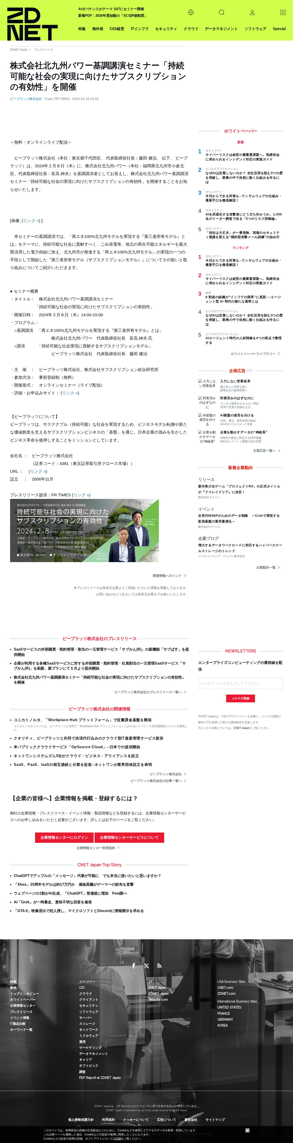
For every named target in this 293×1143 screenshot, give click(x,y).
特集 (82, 29)
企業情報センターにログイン (64, 837)
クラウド (191, 29)
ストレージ (87, 1023)
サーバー (85, 1017)
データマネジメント (221, 29)
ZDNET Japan (19, 49)
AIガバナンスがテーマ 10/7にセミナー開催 (111, 9)
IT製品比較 (18, 1023)
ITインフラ (140, 29)
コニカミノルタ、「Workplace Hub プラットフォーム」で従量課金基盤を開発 (83, 720)
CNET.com (225, 987)
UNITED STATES (229, 1007)
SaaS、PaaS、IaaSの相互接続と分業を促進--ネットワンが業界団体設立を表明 (83, 765)
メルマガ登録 (241, 698)
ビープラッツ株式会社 (26, 99)
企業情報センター (23, 1005)
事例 (13, 987)
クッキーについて (136, 1119)
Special (279, 29)
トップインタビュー (24, 993)
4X (150, 982)
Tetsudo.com (158, 999)
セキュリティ (166, 29)
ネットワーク (88, 1029)
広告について (166, 1119)
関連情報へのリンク (167, 575)
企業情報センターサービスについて (129, 837)
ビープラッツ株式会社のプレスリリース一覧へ (148, 692)
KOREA (222, 1025)
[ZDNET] (40, 20)
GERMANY (225, 1019)
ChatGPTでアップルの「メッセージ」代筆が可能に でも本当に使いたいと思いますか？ (87, 876)
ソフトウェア (255, 29)
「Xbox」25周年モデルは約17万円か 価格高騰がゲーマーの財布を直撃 (74, 884)
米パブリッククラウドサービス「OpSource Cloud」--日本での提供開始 (77, 747)
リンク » (31, 220)
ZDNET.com (226, 993)
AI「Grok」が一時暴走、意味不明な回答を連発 (53, 902)
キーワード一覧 (21, 1029)
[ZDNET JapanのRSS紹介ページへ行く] (159, 965)
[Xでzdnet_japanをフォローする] (146, 965)
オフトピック (88, 1065)
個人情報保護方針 (81, 1119)
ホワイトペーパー (23, 999)
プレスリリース (43, 49)
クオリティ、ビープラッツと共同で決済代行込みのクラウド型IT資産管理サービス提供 (88, 738)
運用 (82, 1042)
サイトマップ (215, 1119)
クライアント (88, 999)
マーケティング (90, 1048)
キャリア (85, 1059)
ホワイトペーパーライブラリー (253, 354)
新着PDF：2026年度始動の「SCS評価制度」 (113, 15)
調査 (82, 1072)
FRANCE (223, 1013)
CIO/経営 (117, 29)
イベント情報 (19, 1017)
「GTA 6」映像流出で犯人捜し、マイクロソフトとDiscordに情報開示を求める (79, 911)
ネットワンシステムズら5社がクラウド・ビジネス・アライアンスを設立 (76, 756)
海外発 (97, 29)
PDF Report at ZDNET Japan (100, 1078)
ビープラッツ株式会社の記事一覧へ (156, 781)
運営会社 (190, 1119)
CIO (82, 987)
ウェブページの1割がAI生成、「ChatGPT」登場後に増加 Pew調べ (70, 893)
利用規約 (108, 1119)
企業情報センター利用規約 (96, 848)
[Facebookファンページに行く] (133, 965)
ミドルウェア (88, 1035)
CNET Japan (241, 727)
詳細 (118, 1138)
